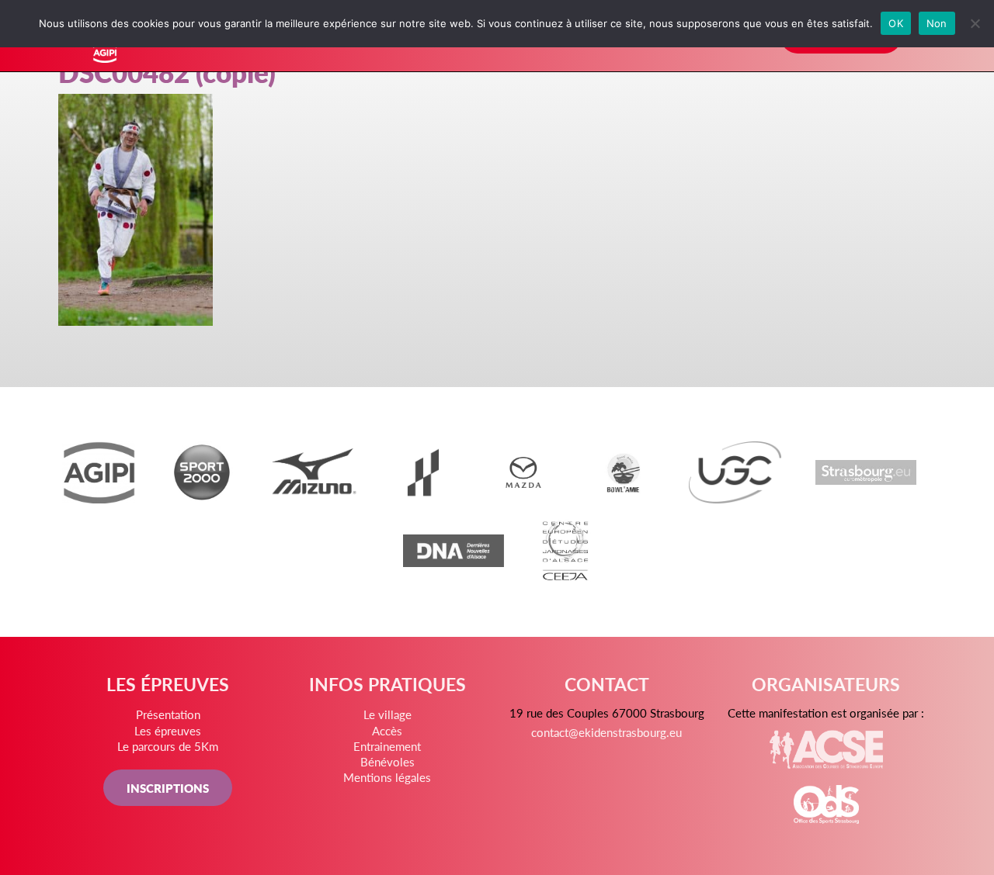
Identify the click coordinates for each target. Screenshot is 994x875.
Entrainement (387, 746)
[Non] (974, 23)
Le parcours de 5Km (167, 746)
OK (895, 23)
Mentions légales (387, 777)
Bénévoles (387, 761)
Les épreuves (167, 730)
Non (936, 23)
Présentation (168, 714)
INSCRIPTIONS (168, 788)
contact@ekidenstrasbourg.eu (606, 732)
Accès (387, 730)
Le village (387, 714)
